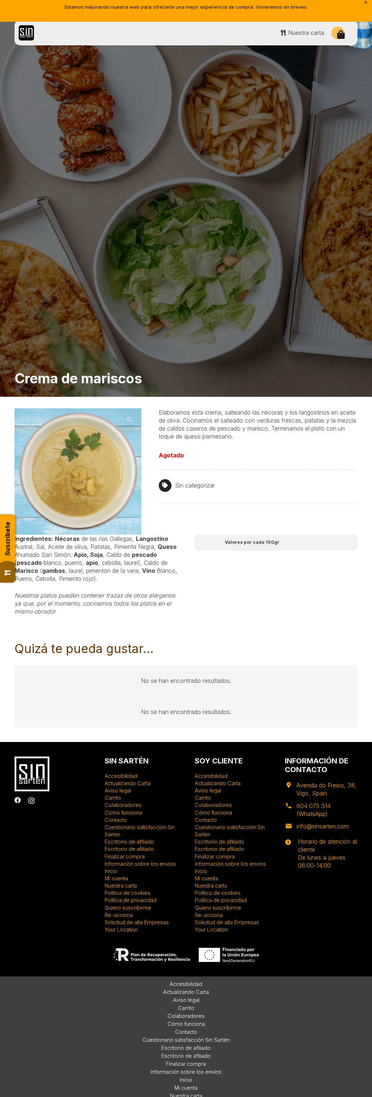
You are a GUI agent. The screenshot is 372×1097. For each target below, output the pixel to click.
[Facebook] (18, 800)
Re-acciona (119, 915)
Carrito (113, 798)
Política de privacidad (131, 900)
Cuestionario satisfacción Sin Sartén (186, 1040)
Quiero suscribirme (128, 908)
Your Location (121, 929)
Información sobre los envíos (140, 864)
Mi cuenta (116, 878)
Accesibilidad (121, 776)
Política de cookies (127, 893)
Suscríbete (7, 539)
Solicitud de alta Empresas (137, 922)
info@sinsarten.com (322, 826)
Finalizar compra (125, 856)
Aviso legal (118, 790)
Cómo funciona (123, 813)
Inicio (111, 871)
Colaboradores (123, 805)
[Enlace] (26, 32)
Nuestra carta (121, 885)
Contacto (116, 820)
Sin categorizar (195, 485)
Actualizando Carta (127, 783)
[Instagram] (31, 800)
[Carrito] (341, 34)
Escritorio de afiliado (129, 842)
